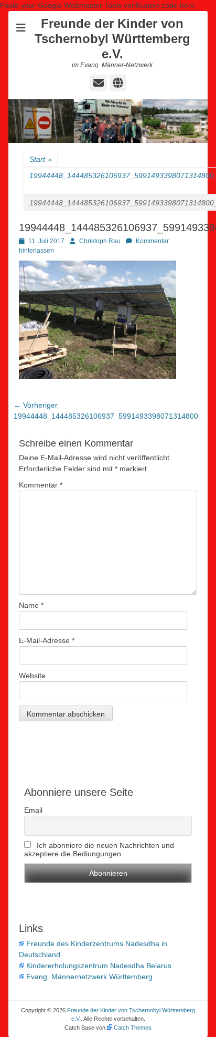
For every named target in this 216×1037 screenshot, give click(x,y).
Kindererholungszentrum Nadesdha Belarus (98, 965)
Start (40, 159)
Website (32, 675)
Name (31, 605)
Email (33, 810)
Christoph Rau (100, 241)
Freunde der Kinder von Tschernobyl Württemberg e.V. (112, 38)
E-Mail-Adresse (46, 640)
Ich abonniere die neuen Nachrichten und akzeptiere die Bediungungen (99, 849)
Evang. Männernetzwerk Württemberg (89, 976)
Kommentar (40, 485)
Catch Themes (133, 1027)
